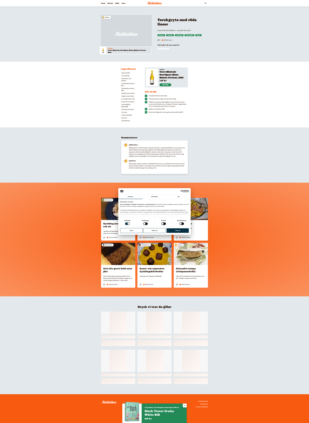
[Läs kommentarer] (158, 40)
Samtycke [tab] (130, 196)
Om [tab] (179, 196)
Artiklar (117, 3)
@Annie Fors (132, 161)
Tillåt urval (154, 230)
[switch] (145, 223)
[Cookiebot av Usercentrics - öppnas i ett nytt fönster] (182, 191)
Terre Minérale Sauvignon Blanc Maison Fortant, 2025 (171, 75)
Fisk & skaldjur (189, 35)
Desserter (161, 35)
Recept (103, 3)
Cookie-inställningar (202, 406)
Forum (123, 3)
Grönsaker (170, 35)
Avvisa (131, 230)
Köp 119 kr (165, 85)
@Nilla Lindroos (133, 145)
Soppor (198, 35)
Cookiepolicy (204, 404)
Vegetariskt (179, 35)
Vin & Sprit (110, 3)
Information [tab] (154, 196)
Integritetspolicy (203, 401)
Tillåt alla (177, 230)
